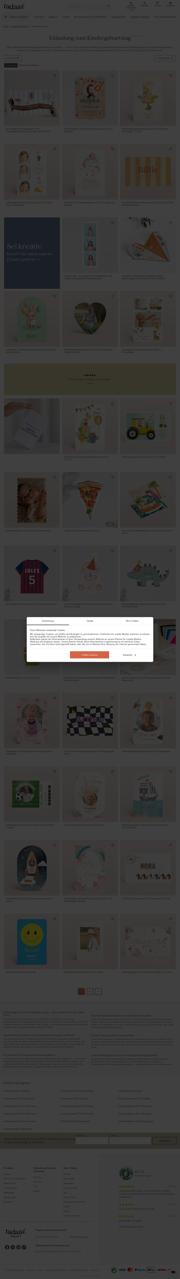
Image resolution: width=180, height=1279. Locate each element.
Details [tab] (90, 621)
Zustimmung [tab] (48, 621)
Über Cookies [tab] (132, 621)
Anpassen (127, 654)
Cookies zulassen (90, 654)
